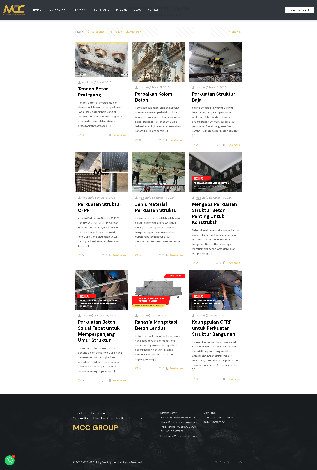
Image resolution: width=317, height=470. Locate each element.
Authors (134, 31)
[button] (10, 460)
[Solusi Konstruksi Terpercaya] (14, 10)
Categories (98, 31)
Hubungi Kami (298, 10)
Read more (119, 135)
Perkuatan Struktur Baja (213, 97)
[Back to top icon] (240, 462)
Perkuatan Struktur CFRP (99, 207)
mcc (141, 87)
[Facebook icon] (220, 462)
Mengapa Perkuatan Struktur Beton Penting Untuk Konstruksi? (214, 213)
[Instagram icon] (228, 462)
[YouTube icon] (224, 462)
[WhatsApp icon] (216, 462)
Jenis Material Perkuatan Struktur (156, 207)
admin (85, 82)
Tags (117, 31)
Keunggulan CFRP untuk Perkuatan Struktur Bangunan (213, 328)
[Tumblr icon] (232, 462)
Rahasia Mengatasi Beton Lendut (156, 325)
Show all (237, 31)
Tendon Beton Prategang (93, 92)
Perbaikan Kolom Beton (153, 97)
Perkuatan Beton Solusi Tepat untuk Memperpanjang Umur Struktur (99, 331)
